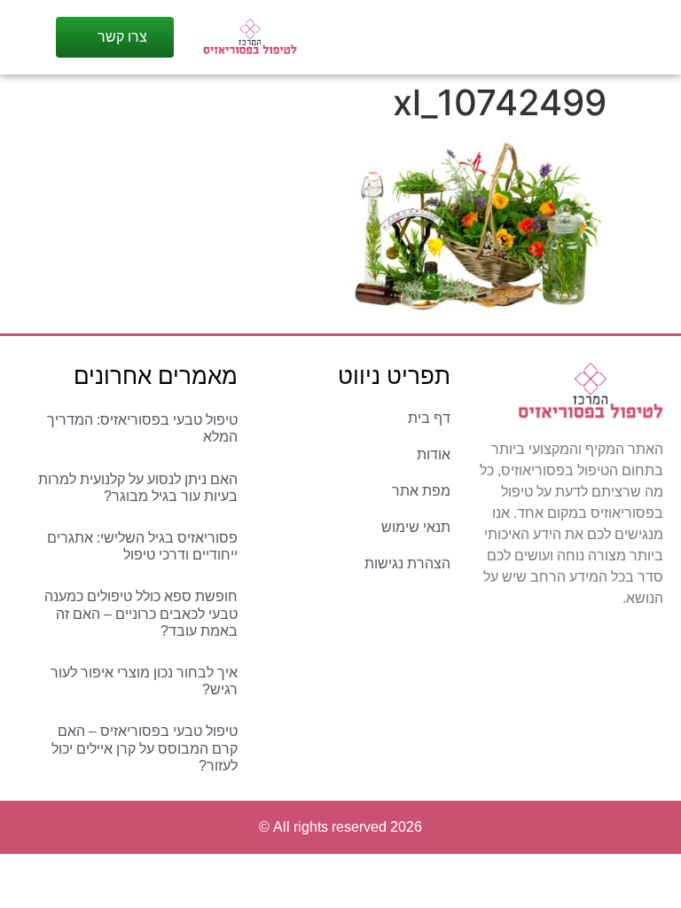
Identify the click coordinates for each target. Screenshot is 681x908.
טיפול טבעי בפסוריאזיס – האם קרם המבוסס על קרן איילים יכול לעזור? (144, 748)
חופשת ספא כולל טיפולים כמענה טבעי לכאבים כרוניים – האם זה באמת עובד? (141, 613)
